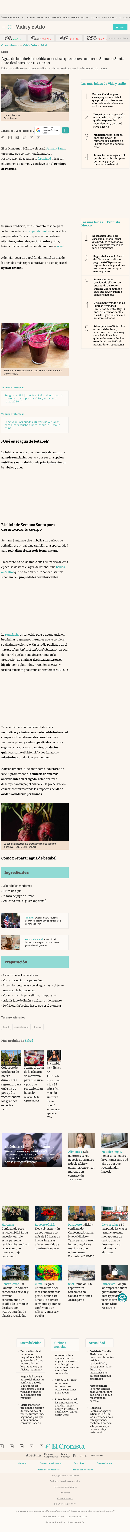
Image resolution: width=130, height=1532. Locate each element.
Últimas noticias (10, 18)
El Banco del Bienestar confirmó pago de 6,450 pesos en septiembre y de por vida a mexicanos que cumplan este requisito (109, 264)
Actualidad (28, 18)
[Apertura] (33, 1456)
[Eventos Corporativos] (51, 1456)
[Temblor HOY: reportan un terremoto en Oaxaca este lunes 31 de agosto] (81, 1272)
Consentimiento (65, 1498)
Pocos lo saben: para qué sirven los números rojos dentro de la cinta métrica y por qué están (109, 141)
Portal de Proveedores (48, 1469)
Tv (120, 18)
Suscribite (79, 1463)
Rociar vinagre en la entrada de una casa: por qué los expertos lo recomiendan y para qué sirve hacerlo (109, 120)
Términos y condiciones (65, 1487)
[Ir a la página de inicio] (10, 27)
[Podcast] (80, 1456)
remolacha (12, 634)
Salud (44, 45)
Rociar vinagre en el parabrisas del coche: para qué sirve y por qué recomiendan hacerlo (109, 160)
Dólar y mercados (73, 18)
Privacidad (65, 1492)
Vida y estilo (109, 18)
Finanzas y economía (49, 18)
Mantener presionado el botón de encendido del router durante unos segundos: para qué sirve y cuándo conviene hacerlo (108, 287)
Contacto (22, 1463)
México (38, 1027)
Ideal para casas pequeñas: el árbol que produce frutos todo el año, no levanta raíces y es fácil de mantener (108, 100)
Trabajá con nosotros (82, 1469)
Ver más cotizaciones (118, 38)
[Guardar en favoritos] (65, 130)
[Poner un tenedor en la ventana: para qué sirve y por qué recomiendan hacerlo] (114, 1140)
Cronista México (10, 45)
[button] (122, 1297)
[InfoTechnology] (97, 1456)
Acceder (120, 27)
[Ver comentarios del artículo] (38, 138)
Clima (127, 18)
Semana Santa (55, 148)
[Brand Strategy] (65, 1456)
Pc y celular (93, 18)
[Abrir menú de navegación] (3, 27)
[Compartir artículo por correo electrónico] (31, 138)
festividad (44, 158)
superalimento (39, 231)
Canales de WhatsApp (50, 1463)
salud (60, 246)
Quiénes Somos (104, 1463)
